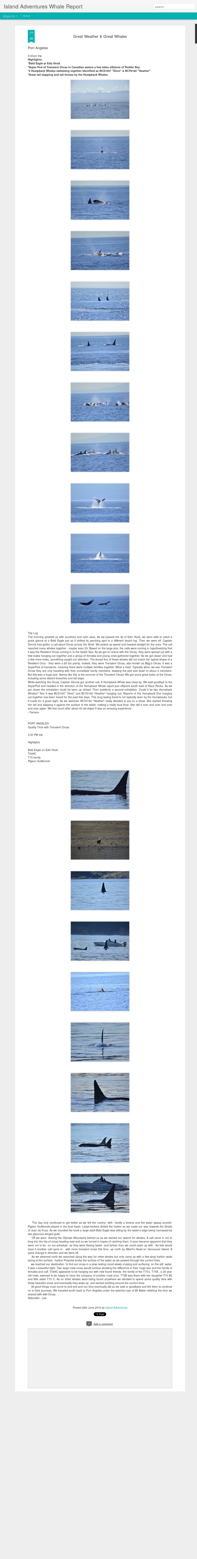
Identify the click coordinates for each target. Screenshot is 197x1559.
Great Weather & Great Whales (100, 36)
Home (26, 16)
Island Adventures (116, 1307)
